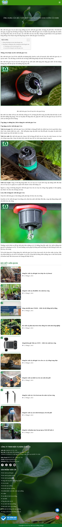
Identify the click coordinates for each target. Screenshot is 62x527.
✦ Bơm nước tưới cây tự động (8, 506)
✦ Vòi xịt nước (5, 483)
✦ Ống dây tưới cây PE (7, 501)
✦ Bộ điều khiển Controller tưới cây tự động (12, 491)
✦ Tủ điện (3, 493)
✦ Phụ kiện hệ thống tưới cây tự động (11, 509)
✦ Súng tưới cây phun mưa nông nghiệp (11, 480)
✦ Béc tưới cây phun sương (8, 475)
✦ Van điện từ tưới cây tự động (9, 496)
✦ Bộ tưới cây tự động (7, 486)
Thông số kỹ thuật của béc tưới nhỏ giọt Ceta (12, 42)
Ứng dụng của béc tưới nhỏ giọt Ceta (13, 46)
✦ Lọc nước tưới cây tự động (8, 504)
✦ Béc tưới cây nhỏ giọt (7, 473)
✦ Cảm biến (4, 498)
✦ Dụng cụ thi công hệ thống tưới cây (11, 511)
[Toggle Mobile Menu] (59, 2)
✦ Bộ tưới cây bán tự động (8, 488)
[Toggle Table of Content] (27, 40)
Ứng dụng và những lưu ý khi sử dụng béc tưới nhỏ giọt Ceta (16, 44)
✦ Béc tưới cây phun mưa (7, 478)
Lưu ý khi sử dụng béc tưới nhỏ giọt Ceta (14, 48)
